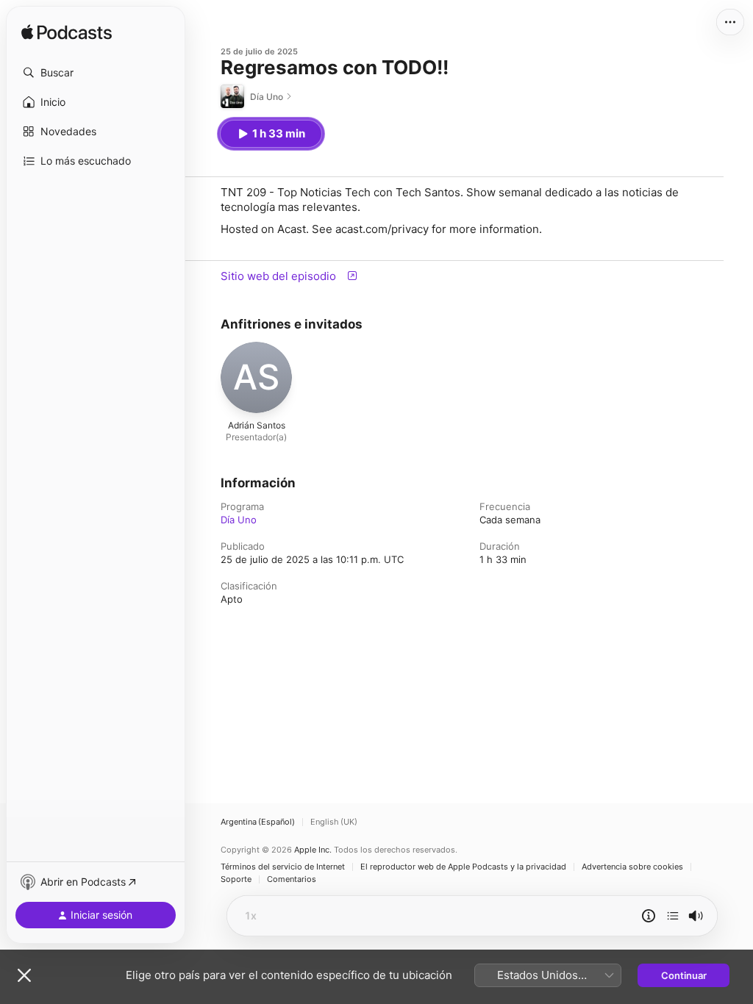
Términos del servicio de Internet (283, 867)
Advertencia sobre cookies (632, 867)
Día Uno (239, 520)
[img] (66, 33)
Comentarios (291, 879)
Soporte (236, 879)
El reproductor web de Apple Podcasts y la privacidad (463, 867)
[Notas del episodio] (648, 916)
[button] (95, 72)
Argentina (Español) (258, 822)
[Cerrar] (24, 975)
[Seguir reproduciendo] (673, 916)
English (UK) (333, 822)
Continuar (684, 975)
